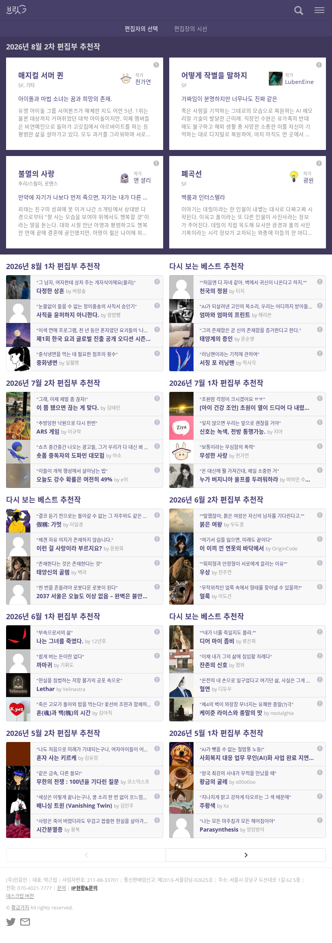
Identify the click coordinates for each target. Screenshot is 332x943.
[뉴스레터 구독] (25, 922)
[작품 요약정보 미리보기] (156, 65)
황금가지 (20, 907)
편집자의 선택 (141, 28)
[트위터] (11, 922)
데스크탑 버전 (20, 896)
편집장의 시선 (190, 28)
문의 (61, 888)
